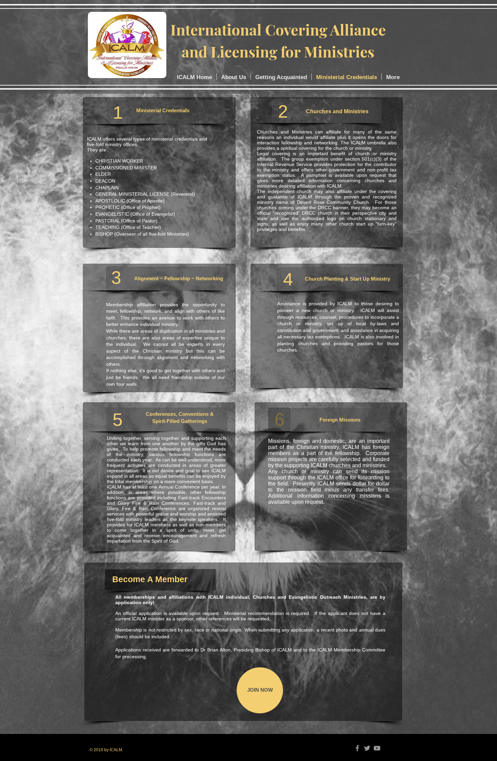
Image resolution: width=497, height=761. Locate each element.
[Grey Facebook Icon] (357, 748)
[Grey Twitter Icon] (367, 748)
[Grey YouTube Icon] (377, 748)
